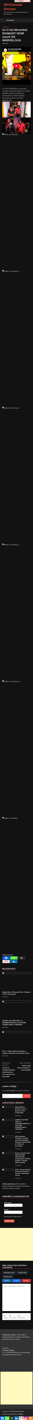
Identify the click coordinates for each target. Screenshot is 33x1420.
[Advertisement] (16, 1244)
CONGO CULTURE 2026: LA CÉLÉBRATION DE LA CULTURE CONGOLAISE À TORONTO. (14, 1023)
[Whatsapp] (14, 958)
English (20, 1)
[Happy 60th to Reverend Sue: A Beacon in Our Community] (16, 981)
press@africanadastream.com (12, 1354)
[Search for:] (16, 1096)
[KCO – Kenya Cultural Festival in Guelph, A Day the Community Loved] (16, 1040)
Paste (7, 1280)
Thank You (25, 1216)
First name (7, 1202)
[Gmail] (6, 961)
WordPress (13, 1414)
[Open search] (28, 20)
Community (5, 26)
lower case (22, 1272)
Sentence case (9, 1272)
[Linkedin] (14, 961)
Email (6, 1209)
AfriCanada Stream (13, 6)
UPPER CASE (8, 1276)
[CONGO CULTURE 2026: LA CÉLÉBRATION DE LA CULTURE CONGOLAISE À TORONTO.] (16, 1010)
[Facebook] (6, 958)
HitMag (21, 1414)
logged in (14, 1090)
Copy (16, 1280)
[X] (21, 958)
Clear (26, 1280)
